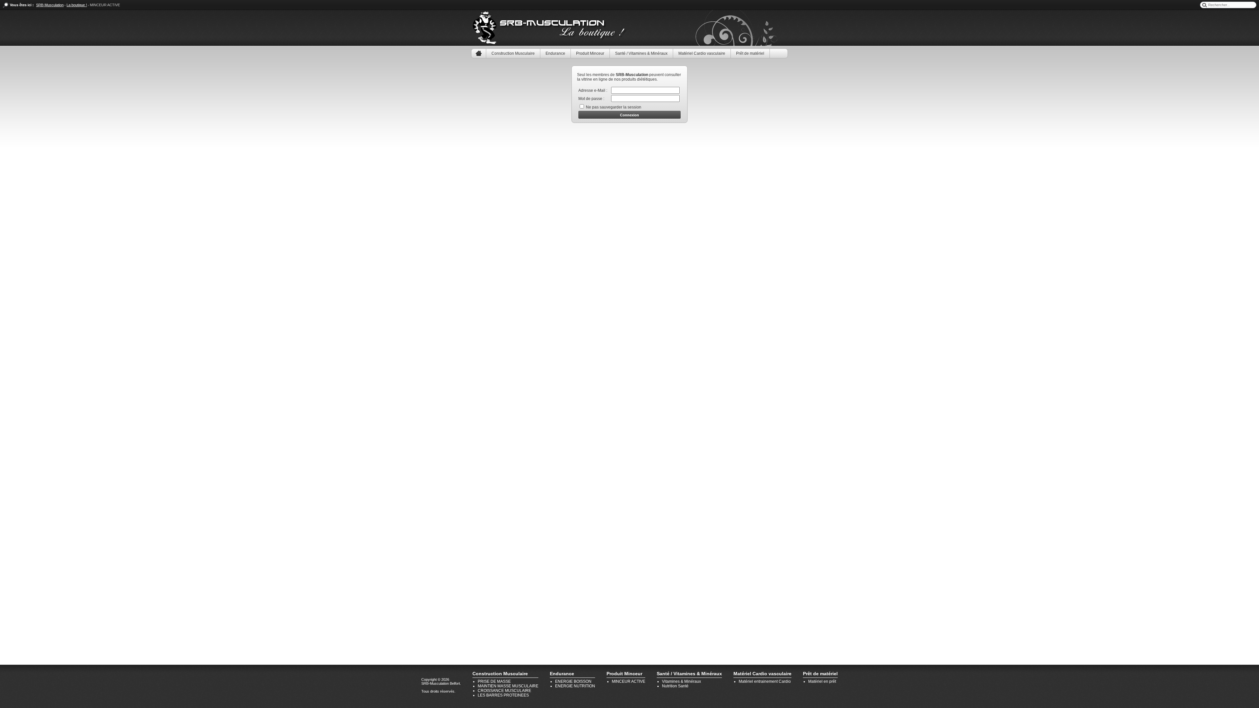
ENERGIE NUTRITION (575, 686)
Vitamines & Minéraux (681, 681)
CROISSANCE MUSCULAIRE (504, 690)
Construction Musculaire (513, 53)
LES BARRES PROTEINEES (503, 695)
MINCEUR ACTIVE (628, 681)
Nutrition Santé (675, 686)
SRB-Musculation (50, 5)
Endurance (555, 53)
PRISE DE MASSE (494, 681)
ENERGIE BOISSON (573, 681)
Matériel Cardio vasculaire (701, 53)
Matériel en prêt (822, 681)
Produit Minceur (590, 53)
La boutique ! (77, 5)
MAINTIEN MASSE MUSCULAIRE (508, 686)
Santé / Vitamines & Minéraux (641, 53)
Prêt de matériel (750, 53)
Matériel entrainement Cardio (765, 681)
